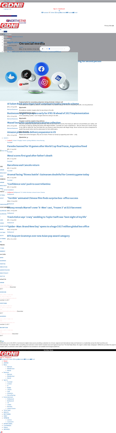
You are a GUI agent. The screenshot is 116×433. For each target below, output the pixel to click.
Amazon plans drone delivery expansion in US (31, 132)
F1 (7, 386)
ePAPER (6, 363)
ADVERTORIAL (8, 51)
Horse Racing (11, 395)
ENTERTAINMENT (9, 190)
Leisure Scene (11, 408)
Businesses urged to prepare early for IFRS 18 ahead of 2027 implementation (48, 113)
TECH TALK (8, 34)
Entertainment (8, 397)
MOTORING (7, 39)
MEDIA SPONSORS (6, 16)
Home (5, 31)
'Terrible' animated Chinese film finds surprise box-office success (42, 198)
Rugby (9, 387)
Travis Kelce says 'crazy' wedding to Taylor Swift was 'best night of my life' (47, 217)
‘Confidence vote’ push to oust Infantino (28, 184)
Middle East (10, 368)
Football (9, 382)
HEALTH (6, 37)
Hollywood (10, 399)
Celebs (9, 405)
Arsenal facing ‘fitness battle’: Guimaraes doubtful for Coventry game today (48, 174)
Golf (8, 391)
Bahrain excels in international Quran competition (34, 52)
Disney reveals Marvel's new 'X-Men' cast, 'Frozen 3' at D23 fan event (44, 207)
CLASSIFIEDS (7, 425)
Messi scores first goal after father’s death (29, 155)
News (5, 365)
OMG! (5, 42)
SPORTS (6, 138)
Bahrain (9, 367)
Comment (10, 49)
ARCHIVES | (7, 1)
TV (8, 403)
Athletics (10, 393)
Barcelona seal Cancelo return (23, 165)
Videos (6, 427)
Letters (9, 47)
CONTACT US (7, 9)
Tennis (9, 389)
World (9, 370)
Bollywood (10, 401)
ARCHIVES (7, 429)
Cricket (9, 384)
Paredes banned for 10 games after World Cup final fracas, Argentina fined (47, 146)
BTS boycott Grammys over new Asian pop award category (38, 236)
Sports (6, 380)
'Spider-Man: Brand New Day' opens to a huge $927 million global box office (48, 226)
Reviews (9, 406)
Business (6, 372)
